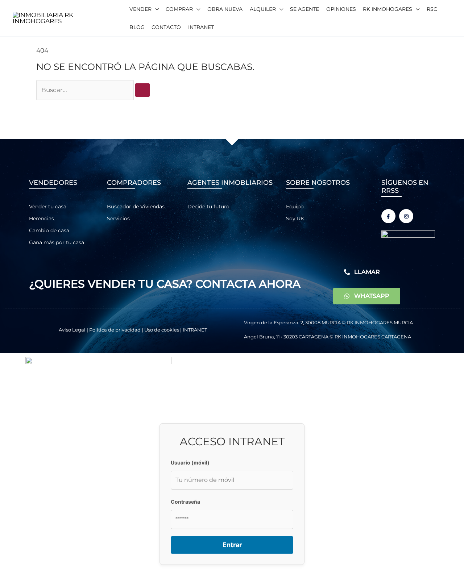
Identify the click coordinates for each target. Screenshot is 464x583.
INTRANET (195, 330)
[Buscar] (142, 90)
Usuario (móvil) (190, 462)
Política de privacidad (115, 330)
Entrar (232, 545)
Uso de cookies (161, 330)
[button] (144, 9)
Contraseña (185, 502)
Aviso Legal (72, 330)
